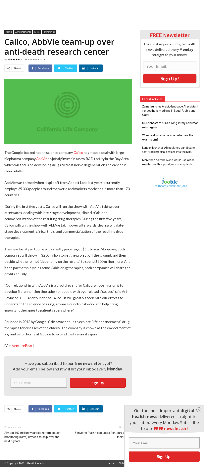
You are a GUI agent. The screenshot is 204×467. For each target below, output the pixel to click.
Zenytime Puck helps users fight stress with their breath (103, 435)
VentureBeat (22, 345)
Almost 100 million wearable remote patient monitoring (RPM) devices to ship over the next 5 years (32, 437)
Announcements (23, 31)
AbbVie (9, 31)
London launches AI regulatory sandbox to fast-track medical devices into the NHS (168, 149)
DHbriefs (124, 463)
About (111, 463)
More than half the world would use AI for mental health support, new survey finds (168, 162)
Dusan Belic (15, 59)
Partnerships (49, 31)
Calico (36, 31)
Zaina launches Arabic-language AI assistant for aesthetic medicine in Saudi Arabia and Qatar (170, 110)
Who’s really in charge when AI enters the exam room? (167, 137)
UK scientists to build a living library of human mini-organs (170, 125)
